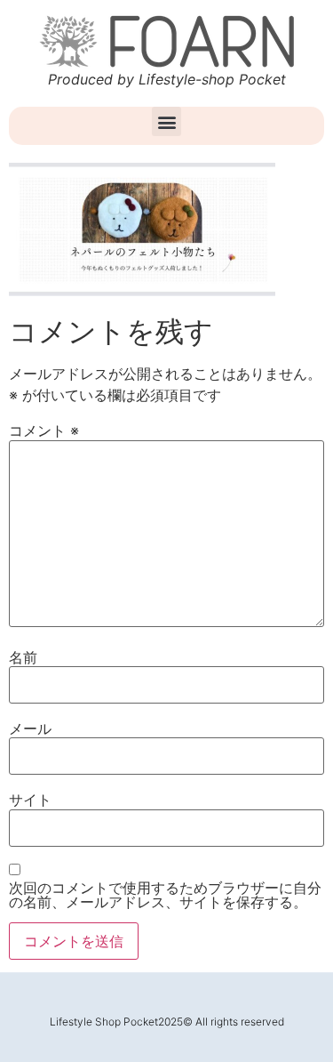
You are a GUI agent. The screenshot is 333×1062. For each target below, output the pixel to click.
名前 (23, 657)
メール (30, 728)
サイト (30, 799)
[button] (166, 121)
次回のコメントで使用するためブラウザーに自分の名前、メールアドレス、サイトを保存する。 (165, 895)
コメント (44, 430)
